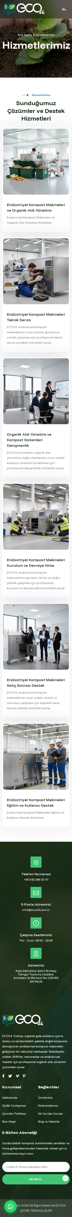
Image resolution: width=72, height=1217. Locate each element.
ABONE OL (35, 1179)
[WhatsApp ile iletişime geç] (10, 1206)
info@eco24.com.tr (36, 910)
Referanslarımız (48, 1106)
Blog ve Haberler (49, 1121)
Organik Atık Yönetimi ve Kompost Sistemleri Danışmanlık (29, 440)
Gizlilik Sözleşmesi (14, 1106)
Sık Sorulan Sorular (50, 1114)
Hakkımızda (9, 1098)
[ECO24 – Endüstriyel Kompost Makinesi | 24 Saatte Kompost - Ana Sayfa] (24, 9)
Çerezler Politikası (14, 1114)
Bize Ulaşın (9, 1121)
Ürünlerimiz (45, 1098)
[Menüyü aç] (64, 9)
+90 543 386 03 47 (36, 879)
